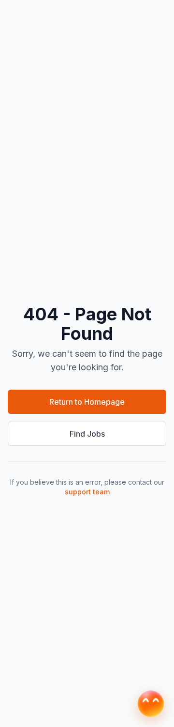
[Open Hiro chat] (150, 703)
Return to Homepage (87, 402)
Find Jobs (87, 434)
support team (87, 492)
